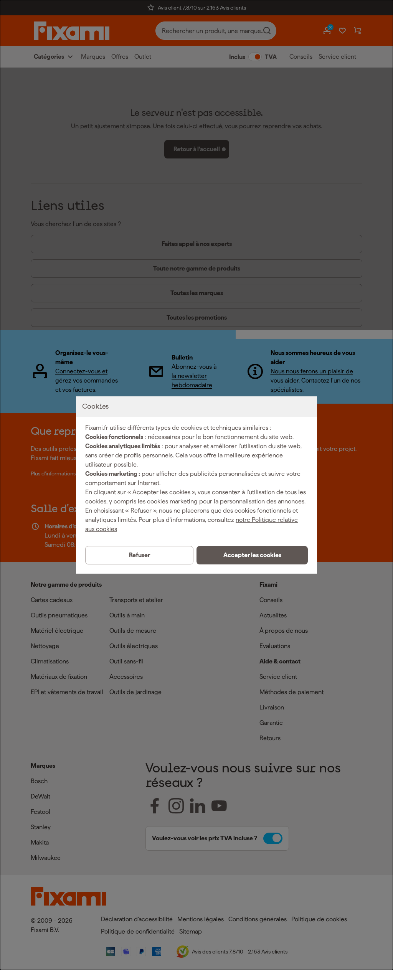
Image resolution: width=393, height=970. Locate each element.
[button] (252, 555)
